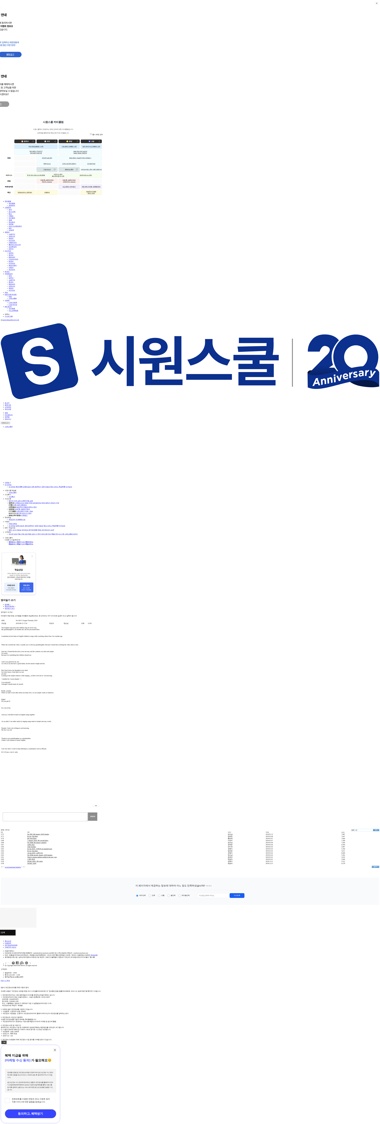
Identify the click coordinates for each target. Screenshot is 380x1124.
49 (18, 867)
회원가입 (8, 405)
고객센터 (8, 407)
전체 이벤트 (13, 524)
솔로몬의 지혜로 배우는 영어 (91, 192)
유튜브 (29, 542)
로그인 (7, 403)
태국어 (11, 261)
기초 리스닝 (47, 169)
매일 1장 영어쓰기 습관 (46, 530)
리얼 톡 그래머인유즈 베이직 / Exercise (47, 181)
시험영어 (8, 207)
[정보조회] (94, 955)
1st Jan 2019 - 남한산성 (35, 853)
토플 (10, 220)
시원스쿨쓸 (13, 298)
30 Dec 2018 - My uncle (35, 861)
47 (15, 867)
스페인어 (12, 234)
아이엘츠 (12, 218)
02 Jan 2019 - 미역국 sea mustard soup (39, 849)
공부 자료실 (46, 487)
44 (10, 867)
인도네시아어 (13, 259)
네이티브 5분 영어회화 (30, 530)
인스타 (21, 542)
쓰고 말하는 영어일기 (69, 186)
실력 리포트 (20, 526)
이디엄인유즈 (91, 163)
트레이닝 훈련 (69, 169)
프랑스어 (12, 236)
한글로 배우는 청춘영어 (25, 192)
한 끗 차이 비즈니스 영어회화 (36, 175)
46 (13, 867)
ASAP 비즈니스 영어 (86, 175)
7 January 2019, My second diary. (37, 840)
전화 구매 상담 (22, 534)
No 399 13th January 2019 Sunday (38, 834)
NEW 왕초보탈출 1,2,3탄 (36, 146)
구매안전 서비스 (10, 947)
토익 (10, 209)
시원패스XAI (19, 503)
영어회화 (8, 201)
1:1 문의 (38, 534)
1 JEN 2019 (31, 859)
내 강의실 (8, 485)
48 (17, 867)
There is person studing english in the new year (42, 857)
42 (7, 867)
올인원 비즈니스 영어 (23, 513)
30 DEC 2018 (31, 863)
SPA (10, 228)
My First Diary (32, 838)
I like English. (31, 847)
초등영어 (12, 205)
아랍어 (11, 267)
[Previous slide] (6, 963)
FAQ (49, 534)
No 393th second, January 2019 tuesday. (40, 855)
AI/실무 (11, 230)
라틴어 (11, 249)
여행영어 (47, 192)
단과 (15, 501)
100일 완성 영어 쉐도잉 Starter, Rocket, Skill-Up (80, 152)
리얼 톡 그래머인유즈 (22, 509)
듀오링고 (12, 222)
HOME (7, 604)
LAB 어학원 (13, 302)
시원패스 (24, 515)
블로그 (13, 542)
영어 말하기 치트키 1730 (50, 503)
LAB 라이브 (13, 305)
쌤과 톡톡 (19, 487)
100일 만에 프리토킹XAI (33, 503)
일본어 (11, 253)
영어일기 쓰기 (10, 608)
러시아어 (12, 240)
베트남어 (12, 257)
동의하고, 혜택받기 (30, 1113)
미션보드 (69, 487)
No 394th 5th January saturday (37, 842)
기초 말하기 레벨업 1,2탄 (69, 146)
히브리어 (12, 269)
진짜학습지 (9, 274)
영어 (10, 276)
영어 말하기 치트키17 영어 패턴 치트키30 (35, 152)
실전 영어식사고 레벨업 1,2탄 (91, 146)
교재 (19, 501)
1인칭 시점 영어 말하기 (69, 163)
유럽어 (7, 232)
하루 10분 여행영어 (20, 505)
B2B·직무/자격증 (11, 294)
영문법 (11, 224)
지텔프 (11, 216)
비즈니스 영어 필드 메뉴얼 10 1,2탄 (58, 175)
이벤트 (7, 482)
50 (20, 867)
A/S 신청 (61, 534)
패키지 (11, 501)
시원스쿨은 (9, 427)
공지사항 (8, 409)
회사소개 (8, 941)
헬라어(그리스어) (15, 244)
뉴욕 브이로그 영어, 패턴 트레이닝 (91, 169)
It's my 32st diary (32, 851)
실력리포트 (27, 487)
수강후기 (12, 497)
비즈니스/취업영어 (15, 226)
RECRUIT (8, 306)
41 (6, 867)
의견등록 (237, 895)
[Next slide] (30, 963)
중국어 (11, 255)
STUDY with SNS (47, 158)
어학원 (7, 300)
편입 (6, 292)
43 (9, 867)
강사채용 (12, 308)
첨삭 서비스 (54, 487)
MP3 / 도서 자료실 (15, 530)
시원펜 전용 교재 (27, 501)
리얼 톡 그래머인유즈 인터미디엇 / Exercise (69, 181)
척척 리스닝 (47, 163)
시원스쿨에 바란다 (71, 534)
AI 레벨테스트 (20, 519)
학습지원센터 (9, 606)
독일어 (11, 238)
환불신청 (54, 534)
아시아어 (8, 251)
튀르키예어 (13, 265)
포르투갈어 (13, 247)
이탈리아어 (13, 242)
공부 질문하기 (36, 487)
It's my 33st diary (32, 836)
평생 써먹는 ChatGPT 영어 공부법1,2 (80, 158)
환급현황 (62, 487)
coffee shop (31, 845)
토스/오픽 (12, 212)
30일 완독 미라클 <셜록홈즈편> (91, 186)
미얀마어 (12, 263)
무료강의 (12, 519)
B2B (10, 296)
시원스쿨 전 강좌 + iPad (24, 511)
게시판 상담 (13, 534)
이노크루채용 (13, 310)
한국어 (7, 272)
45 (12, 867)
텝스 (10, 214)
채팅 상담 (31, 534)
